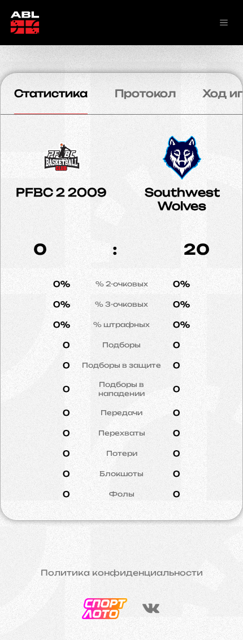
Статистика (51, 93)
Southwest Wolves (182, 199)
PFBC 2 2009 (61, 192)
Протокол (145, 93)
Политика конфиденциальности (122, 572)
